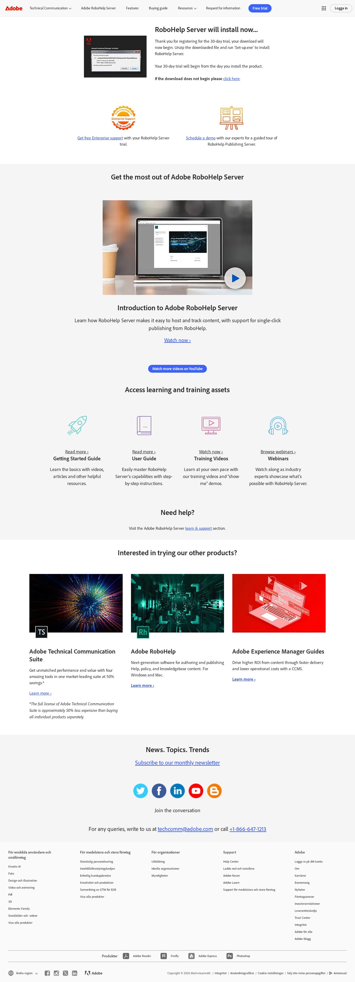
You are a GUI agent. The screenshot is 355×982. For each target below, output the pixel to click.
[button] (324, 8)
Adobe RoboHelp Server (98, 8)
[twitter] (65, 973)
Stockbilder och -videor (22, 916)
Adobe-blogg (303, 939)
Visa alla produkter (20, 923)
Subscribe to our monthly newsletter (177, 762)
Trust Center (302, 918)
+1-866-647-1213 (247, 828)
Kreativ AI (14, 866)
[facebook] (47, 973)
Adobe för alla (303, 932)
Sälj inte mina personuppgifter (306, 973)
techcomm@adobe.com (185, 828)
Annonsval (340, 973)
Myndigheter (160, 875)
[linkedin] (74, 973)
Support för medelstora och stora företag (249, 889)
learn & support (198, 528)
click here (231, 78)
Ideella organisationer (165, 868)
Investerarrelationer (307, 904)
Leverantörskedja (306, 911)
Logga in (341, 8)
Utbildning (158, 861)
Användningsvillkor (242, 973)
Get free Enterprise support (100, 137)
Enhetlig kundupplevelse (95, 875)
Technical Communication (49, 8)
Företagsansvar (304, 897)
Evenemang (302, 882)
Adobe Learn (231, 882)
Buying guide (158, 8)
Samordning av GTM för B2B (98, 889)
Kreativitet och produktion (96, 882)
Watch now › (177, 340)
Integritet (301, 925)
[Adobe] (13, 8)
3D (10, 901)
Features (132, 8)
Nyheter (300, 889)
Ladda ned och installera (238, 868)
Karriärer (300, 875)
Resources (185, 8)
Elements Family (19, 908)
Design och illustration (22, 880)
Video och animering (21, 887)
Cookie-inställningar (271, 973)
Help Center (231, 861)
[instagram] (56, 973)
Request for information (223, 8)
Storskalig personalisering (96, 861)
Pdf (10, 894)
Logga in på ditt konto (309, 861)
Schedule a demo (200, 137)
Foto (11, 873)
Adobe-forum (231, 875)
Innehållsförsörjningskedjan (97, 868)
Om (297, 868)
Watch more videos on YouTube (177, 368)
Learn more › (40, 693)
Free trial (260, 8)
